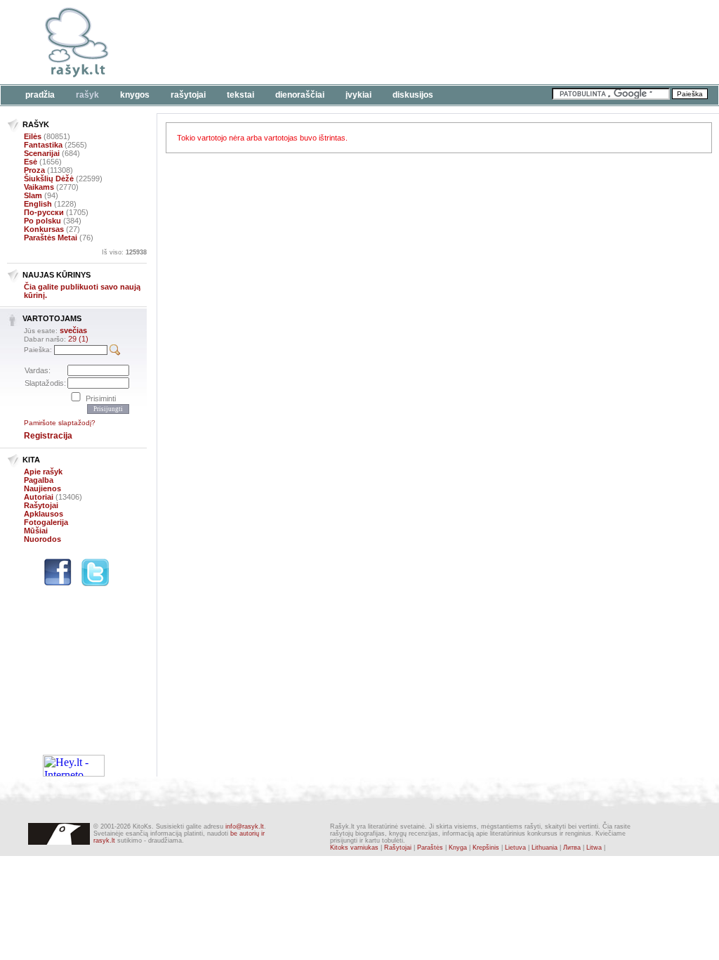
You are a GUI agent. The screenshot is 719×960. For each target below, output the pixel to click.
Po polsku (42, 220)
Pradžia (40, 95)
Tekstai (240, 95)
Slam (33, 195)
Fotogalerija (46, 522)
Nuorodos (42, 539)
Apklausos (43, 514)
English (38, 204)
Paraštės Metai (50, 237)
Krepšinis (486, 847)
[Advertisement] (432, 42)
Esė (30, 161)
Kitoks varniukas (354, 847)
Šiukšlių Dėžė (49, 178)
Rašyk (87, 95)
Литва (572, 847)
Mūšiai (36, 530)
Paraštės (430, 847)
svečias (73, 330)
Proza (34, 170)
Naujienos (42, 488)
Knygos (135, 95)
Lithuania (545, 847)
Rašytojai (188, 95)
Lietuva (515, 847)
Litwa (594, 847)
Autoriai (38, 497)
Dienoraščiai (299, 95)
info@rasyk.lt (244, 826)
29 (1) (78, 339)
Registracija (48, 436)
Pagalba (38, 480)
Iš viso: (124, 252)
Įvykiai (358, 95)
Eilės (32, 136)
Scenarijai (42, 153)
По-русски (44, 212)
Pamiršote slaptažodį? (59, 423)
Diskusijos (413, 95)
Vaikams (39, 187)
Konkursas (44, 229)
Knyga (458, 847)
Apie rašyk (43, 471)
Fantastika (43, 145)
